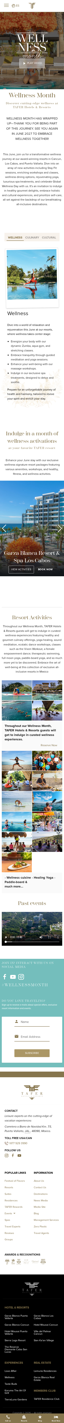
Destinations (41, 1194)
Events (8, 1213)
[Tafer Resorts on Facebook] (4, 979)
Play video (32, 63)
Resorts (9, 1187)
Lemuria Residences (45, 1371)
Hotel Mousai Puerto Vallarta (16, 1332)
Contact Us (40, 1187)
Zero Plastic (40, 1226)
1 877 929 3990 (18, 1143)
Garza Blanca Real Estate (44, 1378)
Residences (11, 1200)
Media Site (40, 1207)
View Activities (21, 569)
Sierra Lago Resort (15, 1340)
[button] (4, 528)
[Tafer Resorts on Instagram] (21, 979)
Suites (8, 1194)
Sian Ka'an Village (44, 1340)
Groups (9, 1239)
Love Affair (11, 1371)
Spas (7, 1220)
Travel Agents (41, 1233)
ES (17, 6)
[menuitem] (10, 1213)
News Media (41, 1200)
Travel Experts (12, 1226)
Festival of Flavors (15, 1181)
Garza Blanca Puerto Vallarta (16, 1317)
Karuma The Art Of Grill (15, 1391)
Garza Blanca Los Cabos (44, 1317)
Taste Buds (11, 1384)
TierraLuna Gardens (16, 1399)
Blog (36, 1213)
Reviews (9, 1233)
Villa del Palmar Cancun (42, 1332)
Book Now (45, 569)
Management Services (46, 1220)
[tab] (15, 237)
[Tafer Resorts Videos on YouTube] (13, 979)
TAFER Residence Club (46, 1399)
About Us (39, 1181)
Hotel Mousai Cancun (46, 1325)
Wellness (10, 1377)
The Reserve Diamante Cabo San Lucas (16, 1349)
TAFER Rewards (14, 1207)
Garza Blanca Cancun (17, 1325)
